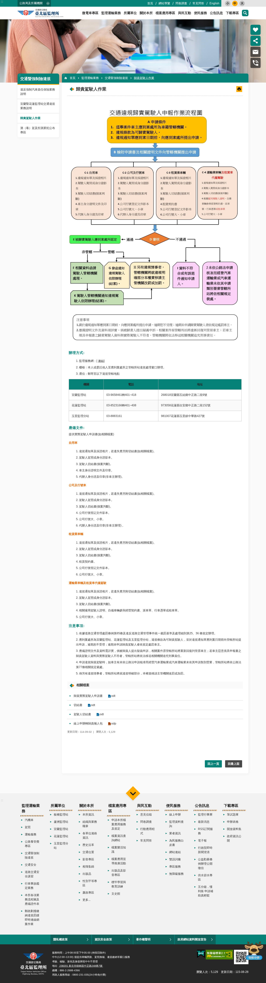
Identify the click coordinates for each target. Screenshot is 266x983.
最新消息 (204, 821)
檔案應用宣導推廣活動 (118, 861)
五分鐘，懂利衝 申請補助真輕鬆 (205, 891)
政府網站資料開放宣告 (192, 939)
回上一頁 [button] (213, 763)
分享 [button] (255, 41)
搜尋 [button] (245, 13)
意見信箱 (146, 814)
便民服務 (200, 13)
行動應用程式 (147, 831)
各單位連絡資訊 (90, 835)
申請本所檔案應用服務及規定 (118, 824)
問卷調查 (181, 3)
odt (113, 695)
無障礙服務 (176, 873)
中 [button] (234, 3)
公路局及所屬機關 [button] (31, 3)
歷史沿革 (88, 844)
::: (2, 1)
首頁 (150, 3)
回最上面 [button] (233, 763)
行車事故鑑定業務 (32, 885)
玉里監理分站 (61, 845)
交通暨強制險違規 (116, 77)
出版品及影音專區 (118, 872)
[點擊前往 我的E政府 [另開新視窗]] (201, 954)
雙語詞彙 (175, 859)
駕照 (28, 827)
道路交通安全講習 (32, 874)
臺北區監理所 (50, 13)
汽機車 (29, 819)
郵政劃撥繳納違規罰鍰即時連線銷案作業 (32, 917)
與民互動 (184, 13)
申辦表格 (232, 821)
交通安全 (30, 864)
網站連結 (175, 852)
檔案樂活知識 (118, 849)
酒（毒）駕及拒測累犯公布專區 (37, 130)
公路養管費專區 (32, 844)
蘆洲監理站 (61, 821)
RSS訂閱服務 (205, 831)
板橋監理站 (61, 814)
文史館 (115, 893)
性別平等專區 (90, 883)
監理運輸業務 (111, 13)
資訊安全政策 (103, 939)
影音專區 (88, 859)
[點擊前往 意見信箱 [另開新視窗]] (255, 52)
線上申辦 (175, 814)
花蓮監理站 (61, 836)
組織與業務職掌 (90, 824)
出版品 (87, 873)
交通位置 (88, 852)
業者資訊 (175, 833)
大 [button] (242, 3)
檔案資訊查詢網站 (118, 838)
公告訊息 (216, 13)
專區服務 (175, 866)
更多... (86, 899)
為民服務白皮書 (176, 842)
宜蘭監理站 (61, 829)
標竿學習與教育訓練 (118, 884)
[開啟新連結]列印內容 (239, 89)
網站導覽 (164, 3)
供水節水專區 (205, 877)
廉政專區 (88, 892)
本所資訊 (88, 814)
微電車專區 (90, 13)
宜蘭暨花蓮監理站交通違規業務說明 (37, 106)
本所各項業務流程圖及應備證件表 (32, 899)
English (214, 3)
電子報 (202, 840)
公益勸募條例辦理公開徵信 (205, 864)
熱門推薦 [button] (255, 30)
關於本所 (146, 13)
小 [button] (227, 3)
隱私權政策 (60, 939)
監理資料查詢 (176, 824)
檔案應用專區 (165, 13)
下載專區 (232, 13)
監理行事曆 (205, 814)
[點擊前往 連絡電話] (255, 63)
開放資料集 (234, 829)
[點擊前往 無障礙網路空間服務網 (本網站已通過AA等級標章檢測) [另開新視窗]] (219, 955)
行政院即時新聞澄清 (205, 850)
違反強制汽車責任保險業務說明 (37, 91)
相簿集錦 (88, 866)
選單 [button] (133, 793)
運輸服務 (30, 834)
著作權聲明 (143, 939)
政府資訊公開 (234, 838)
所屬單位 (130, 13)
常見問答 (198, 3)
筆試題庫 (232, 814)
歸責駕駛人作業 (30, 118)
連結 (101, 360)
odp (113, 723)
